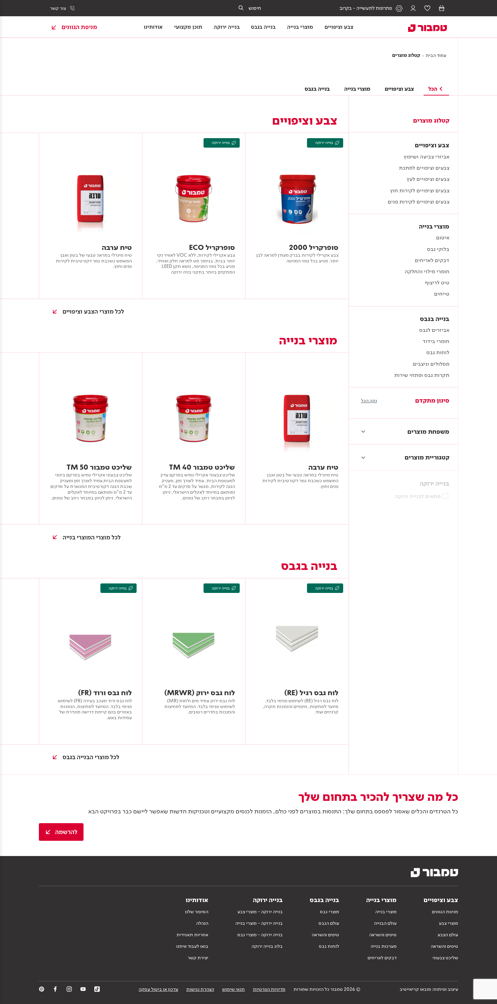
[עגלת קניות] (441, 8)
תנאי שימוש (233, 989)
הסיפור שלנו (196, 911)
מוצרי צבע (448, 923)
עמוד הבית (436, 55)
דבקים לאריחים (382, 957)
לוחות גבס (329, 946)
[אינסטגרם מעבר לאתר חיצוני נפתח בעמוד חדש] (69, 989)
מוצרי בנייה (386, 911)
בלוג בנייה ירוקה (267, 946)
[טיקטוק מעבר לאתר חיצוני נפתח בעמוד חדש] (97, 989)
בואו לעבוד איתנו (192, 946)
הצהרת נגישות (200, 989)
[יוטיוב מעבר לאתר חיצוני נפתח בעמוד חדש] (83, 989)
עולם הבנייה (385, 923)
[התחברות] (413, 8)
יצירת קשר (198, 957)
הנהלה (202, 923)
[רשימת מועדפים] (427, 8)
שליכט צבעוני (445, 957)
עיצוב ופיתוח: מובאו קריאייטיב (429, 989)
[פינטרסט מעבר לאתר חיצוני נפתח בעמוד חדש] (41, 989)
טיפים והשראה (444, 946)
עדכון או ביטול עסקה (158, 989)
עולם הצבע (447, 934)
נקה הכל (369, 400)
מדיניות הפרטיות (269, 989)
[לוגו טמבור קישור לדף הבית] (423, 27)
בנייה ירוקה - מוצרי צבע (260, 911)
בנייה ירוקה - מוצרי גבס (260, 934)
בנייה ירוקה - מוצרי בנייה (259, 923)
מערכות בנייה (384, 946)
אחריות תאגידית (192, 934)
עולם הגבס (328, 923)
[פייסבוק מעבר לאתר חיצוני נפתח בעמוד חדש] (55, 989)
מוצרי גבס (329, 911)
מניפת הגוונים (445, 911)
